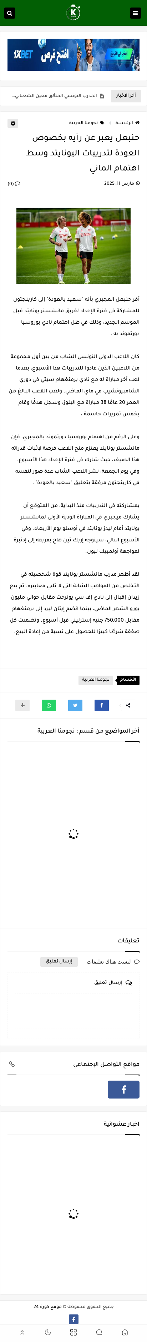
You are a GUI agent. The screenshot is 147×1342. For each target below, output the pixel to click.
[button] (102, 705)
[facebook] (124, 1090)
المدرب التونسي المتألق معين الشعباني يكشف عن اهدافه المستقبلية (54, 96)
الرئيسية (124, 123)
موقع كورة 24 (48, 1307)
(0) (11, 184)
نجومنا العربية (83, 123)
